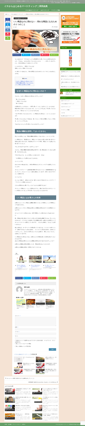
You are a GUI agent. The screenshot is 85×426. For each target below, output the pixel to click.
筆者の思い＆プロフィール (66, 2)
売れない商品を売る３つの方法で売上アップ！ (35, 266)
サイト (16, 336)
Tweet (8, 26)
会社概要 (73, 2)
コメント (18, 315)
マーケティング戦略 (55, 10)
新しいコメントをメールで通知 (23, 343)
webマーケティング (45, 10)
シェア (8, 21)
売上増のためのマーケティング (67, 115)
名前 (16, 327)
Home (53, 2)
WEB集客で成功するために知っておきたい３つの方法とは (42, 382)
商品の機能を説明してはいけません (24, 82)
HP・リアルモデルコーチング (67, 79)
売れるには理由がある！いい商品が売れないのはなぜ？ (21, 266)
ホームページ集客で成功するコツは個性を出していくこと (20, 378)
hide (26, 78)
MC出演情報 (57, 2)
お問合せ (78, 2)
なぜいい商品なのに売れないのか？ (24, 81)
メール (17, 331)
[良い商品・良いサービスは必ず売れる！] (49, 259)
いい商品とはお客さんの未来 (23, 84)
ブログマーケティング (65, 106)
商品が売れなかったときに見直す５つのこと (70, 86)
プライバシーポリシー (16, 424)
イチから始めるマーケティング (31, 10)
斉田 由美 (27, 287)
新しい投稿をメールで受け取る (23, 346)
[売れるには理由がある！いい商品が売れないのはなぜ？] (21, 259)
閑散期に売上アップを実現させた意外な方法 (70, 76)
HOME (6, 424)
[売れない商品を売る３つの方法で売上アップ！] (35, 259)
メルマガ (63, 112)
